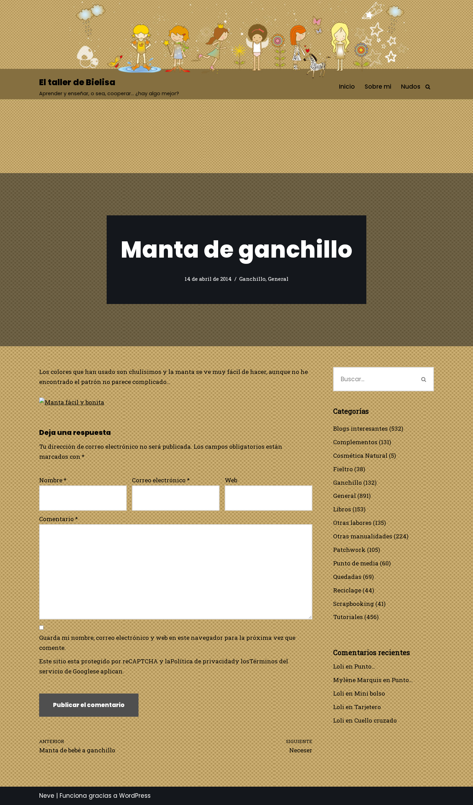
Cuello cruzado (375, 720)
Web (231, 480)
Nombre (52, 480)
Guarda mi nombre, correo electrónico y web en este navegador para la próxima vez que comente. (167, 643)
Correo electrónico (161, 480)
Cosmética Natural (360, 455)
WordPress (135, 795)
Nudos (410, 86)
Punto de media (355, 563)
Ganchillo (252, 278)
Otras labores (352, 523)
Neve (46, 795)
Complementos (355, 442)
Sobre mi (378, 86)
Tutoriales (348, 617)
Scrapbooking (353, 604)
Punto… (364, 666)
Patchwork (349, 550)
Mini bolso (369, 693)
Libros (342, 509)
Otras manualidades (362, 536)
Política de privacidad (202, 661)
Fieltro (343, 469)
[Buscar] (427, 86)
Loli (338, 666)
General (278, 278)
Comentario (58, 519)
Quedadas (347, 577)
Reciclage (347, 590)
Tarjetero (367, 707)
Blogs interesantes (360, 428)
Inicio (347, 86)
